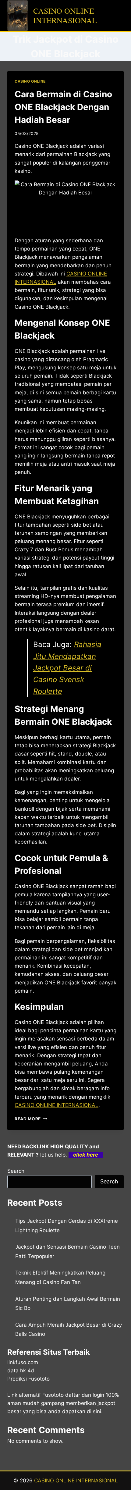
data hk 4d (20, 1370)
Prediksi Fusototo (28, 1379)
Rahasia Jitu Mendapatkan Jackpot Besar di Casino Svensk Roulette (67, 668)
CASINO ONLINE (30, 81)
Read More (31, 1118)
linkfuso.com (22, 1362)
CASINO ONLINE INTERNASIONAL (56, 1105)
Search (15, 1171)
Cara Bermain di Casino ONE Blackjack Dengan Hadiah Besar (63, 107)
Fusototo (53, 1395)
